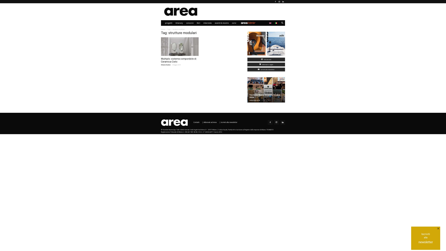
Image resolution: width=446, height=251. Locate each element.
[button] (282, 23)
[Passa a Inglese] (271, 23)
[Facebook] (275, 1)
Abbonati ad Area (210, 122)
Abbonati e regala (267, 64)
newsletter (425, 242)
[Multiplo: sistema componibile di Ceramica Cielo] (180, 46)
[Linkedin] (283, 1)
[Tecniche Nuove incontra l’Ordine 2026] (266, 90)
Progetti (168, 23)
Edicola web (267, 59)
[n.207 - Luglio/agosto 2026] (256, 44)
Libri (198, 23)
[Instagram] (279, 1)
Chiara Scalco (165, 65)
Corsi (234, 23)
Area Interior (248, 23)
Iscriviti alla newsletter (267, 69)
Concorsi (189, 23)
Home (163, 29)
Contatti (196, 122)
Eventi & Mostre (222, 23)
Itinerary (179, 23)
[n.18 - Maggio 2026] (276, 44)
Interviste (207, 23)
